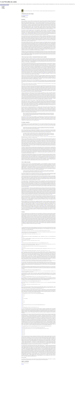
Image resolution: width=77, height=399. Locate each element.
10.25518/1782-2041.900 (25, 15)
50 (44, 204)
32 (38, 128)
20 (21, 269)
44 (28, 186)
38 (29, 156)
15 (21, 250)
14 (21, 248)
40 (21, 304)
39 (21, 303)
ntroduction (23, 19)
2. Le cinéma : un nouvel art (25, 122)
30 (38, 120)
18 (23, 69)
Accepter (3, 6)
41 (32, 167)
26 (21, 282)
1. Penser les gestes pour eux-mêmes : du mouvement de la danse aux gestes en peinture (34, 56)
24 (41, 91)
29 (50, 117)
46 (21, 327)
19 (22, 70)
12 (32, 32)
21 (51, 72)
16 (21, 251)
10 (21, 242)
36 (46, 136)
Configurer (3, 8)
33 (29, 131)
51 (21, 333)
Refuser (3, 7)
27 (21, 284)
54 (21, 345)
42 (21, 307)
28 (25, 117)
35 (47, 135)
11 (51, 30)
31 (48, 124)
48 (21, 329)
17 (21, 260)
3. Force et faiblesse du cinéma (25, 162)
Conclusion (23, 211)
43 (45, 177)
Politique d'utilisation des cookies (4, 4)
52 (21, 334)
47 (21, 328)
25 (51, 99)
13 (21, 247)
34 (21, 297)
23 (26, 91)
